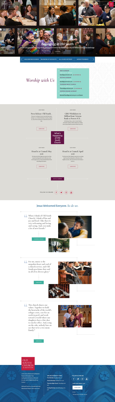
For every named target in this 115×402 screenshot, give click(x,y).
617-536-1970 (24, 380)
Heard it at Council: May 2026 (42, 152)
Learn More (57, 51)
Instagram (66, 192)
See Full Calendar (57, 178)
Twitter (61, 192)
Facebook (56, 192)
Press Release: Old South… (41, 113)
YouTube (71, 192)
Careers (23, 382)
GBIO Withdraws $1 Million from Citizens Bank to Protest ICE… (73, 116)
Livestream (77, 74)
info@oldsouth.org (33, 380)
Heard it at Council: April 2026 (72, 152)
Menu (111, 4)
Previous (21, 59)
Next (93, 59)
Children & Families (38, 239)
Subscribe (77, 387)
